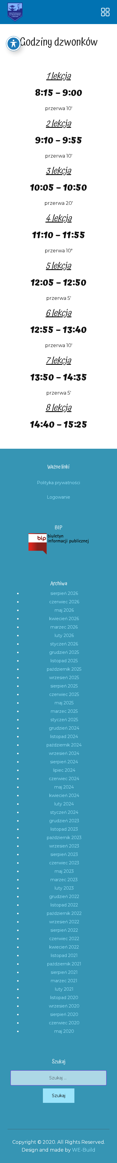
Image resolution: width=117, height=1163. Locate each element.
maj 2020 (64, 1031)
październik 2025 (64, 669)
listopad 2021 (64, 955)
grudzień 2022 (64, 896)
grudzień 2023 (64, 820)
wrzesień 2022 (64, 922)
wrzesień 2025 (64, 677)
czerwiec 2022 (64, 938)
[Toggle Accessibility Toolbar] (13, 43)
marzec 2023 (64, 879)
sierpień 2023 (64, 854)
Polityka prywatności (58, 482)
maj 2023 (64, 871)
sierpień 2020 (64, 1014)
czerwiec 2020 (64, 1023)
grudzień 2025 (64, 652)
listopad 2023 (64, 829)
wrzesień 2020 (64, 1006)
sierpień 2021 (64, 972)
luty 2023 (64, 888)
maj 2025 (64, 703)
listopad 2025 (64, 660)
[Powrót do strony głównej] (15, 12)
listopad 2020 (64, 997)
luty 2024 (64, 804)
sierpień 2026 (64, 593)
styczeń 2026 (64, 644)
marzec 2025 (64, 711)
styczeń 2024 (64, 812)
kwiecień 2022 (64, 947)
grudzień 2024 (64, 728)
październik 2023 (64, 837)
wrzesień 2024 (64, 753)
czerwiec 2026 (64, 602)
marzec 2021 (64, 980)
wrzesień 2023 (64, 846)
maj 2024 (64, 787)
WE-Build (83, 1150)
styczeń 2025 (64, 719)
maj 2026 (64, 610)
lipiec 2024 (64, 770)
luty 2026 (64, 635)
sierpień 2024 (64, 762)
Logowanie (58, 497)
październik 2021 (64, 964)
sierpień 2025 (64, 686)
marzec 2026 (64, 627)
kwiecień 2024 (64, 795)
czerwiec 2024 (64, 778)
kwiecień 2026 (64, 618)
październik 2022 (64, 913)
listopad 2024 (64, 736)
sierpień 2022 (64, 930)
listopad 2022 (64, 905)
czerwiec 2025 (64, 694)
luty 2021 (64, 989)
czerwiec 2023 (64, 863)
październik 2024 (64, 745)
